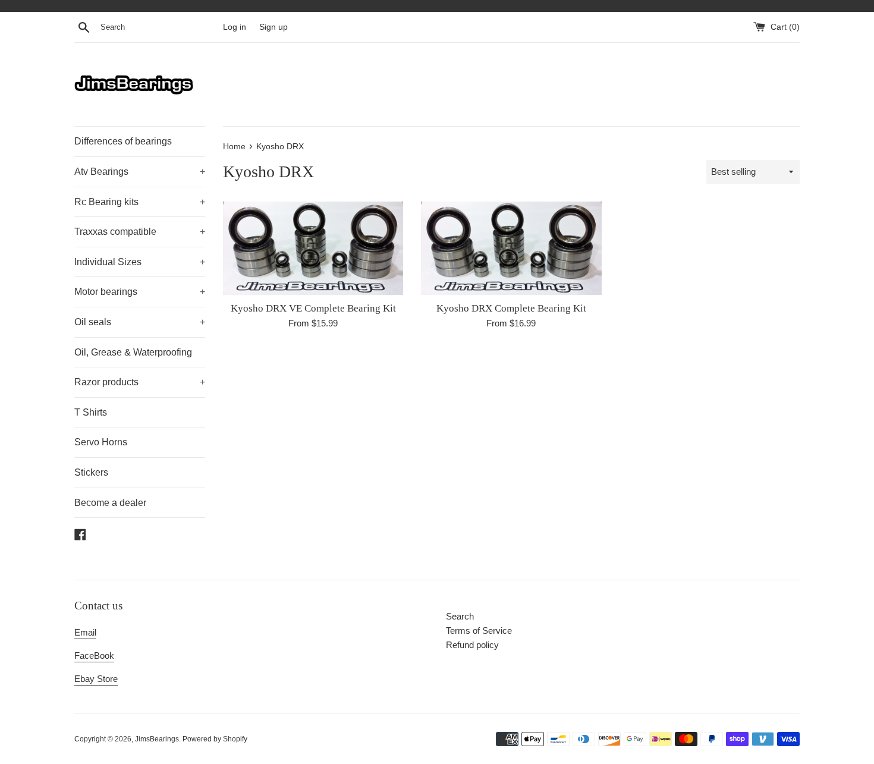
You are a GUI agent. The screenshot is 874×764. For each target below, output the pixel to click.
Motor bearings (139, 292)
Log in (234, 27)
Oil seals (139, 322)
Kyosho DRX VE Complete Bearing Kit (313, 308)
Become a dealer (110, 503)
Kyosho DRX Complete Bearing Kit (511, 308)
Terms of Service (479, 630)
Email (85, 632)
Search (460, 616)
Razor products (139, 382)
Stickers (91, 472)
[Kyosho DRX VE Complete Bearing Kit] (313, 248)
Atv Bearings (139, 171)
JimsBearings (157, 739)
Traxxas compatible (139, 232)
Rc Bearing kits (139, 202)
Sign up (273, 27)
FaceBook (94, 655)
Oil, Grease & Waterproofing (133, 352)
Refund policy (472, 645)
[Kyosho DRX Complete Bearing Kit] (511, 248)
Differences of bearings (123, 141)
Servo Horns (100, 442)
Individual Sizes (139, 262)
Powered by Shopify (215, 739)
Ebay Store (96, 679)
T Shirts (90, 412)
